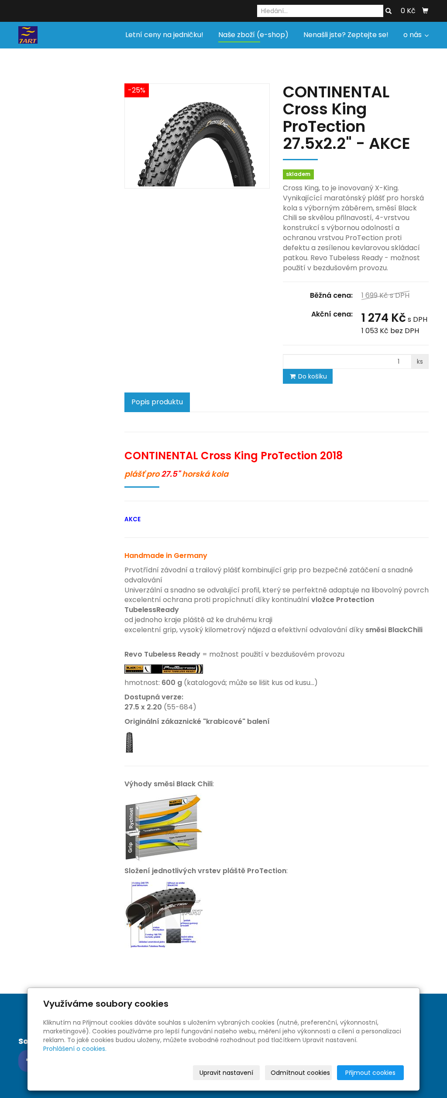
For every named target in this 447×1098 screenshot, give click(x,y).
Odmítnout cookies (300, 1072)
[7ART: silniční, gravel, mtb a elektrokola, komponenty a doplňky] (28, 34)
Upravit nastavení (226, 1072)
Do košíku (311, 376)
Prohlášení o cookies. (75, 1048)
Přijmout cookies (370, 1072)
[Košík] (425, 11)
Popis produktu (157, 402)
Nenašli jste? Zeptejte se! (346, 35)
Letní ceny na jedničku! (164, 35)
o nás (413, 35)
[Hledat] (388, 11)
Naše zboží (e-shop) (253, 35)
